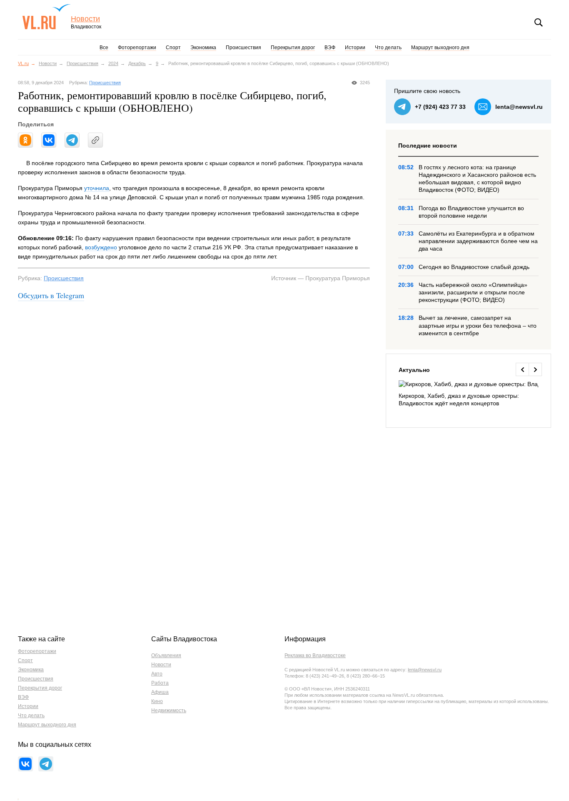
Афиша (160, 692)
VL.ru (46, 16)
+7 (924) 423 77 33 (440, 106)
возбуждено (101, 247)
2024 (113, 63)
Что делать (388, 47)
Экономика (203, 47)
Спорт (173, 47)
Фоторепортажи (137, 47)
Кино (157, 701)
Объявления (166, 655)
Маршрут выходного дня (440, 47)
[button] (522, 369)
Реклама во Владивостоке (315, 655)
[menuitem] (468, 393)
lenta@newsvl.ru (519, 106)
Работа (160, 683)
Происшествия (243, 47)
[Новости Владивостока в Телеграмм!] (45, 763)
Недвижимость (168, 710)
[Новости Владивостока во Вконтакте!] (25, 763)
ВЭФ (329, 47)
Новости (85, 19)
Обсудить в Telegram (51, 295)
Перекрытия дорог (293, 47)
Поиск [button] (538, 22)
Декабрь (137, 63)
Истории (355, 47)
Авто (156, 674)
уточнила (96, 188)
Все (104, 47)
